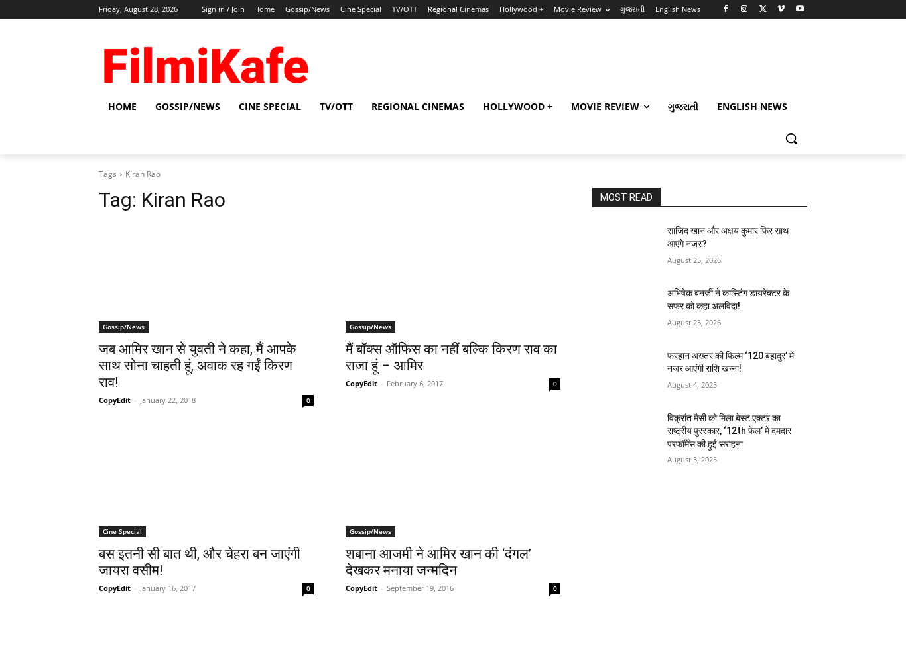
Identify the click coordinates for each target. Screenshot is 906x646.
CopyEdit (115, 400)
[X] (763, 9)
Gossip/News (124, 326)
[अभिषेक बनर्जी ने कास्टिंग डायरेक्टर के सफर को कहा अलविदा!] (624, 309)
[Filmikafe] (205, 61)
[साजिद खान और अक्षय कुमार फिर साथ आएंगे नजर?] (624, 247)
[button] (791, 138)
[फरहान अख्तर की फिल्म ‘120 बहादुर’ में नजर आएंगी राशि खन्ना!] (624, 372)
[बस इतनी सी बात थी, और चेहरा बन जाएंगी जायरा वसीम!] (206, 483)
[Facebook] (726, 9)
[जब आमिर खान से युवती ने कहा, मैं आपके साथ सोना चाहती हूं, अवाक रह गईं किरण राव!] (206, 279)
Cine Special (122, 531)
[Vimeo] (781, 9)
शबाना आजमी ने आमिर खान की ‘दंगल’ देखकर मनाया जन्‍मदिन (438, 562)
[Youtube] (799, 9)
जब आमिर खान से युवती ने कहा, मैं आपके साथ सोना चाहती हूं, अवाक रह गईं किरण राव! (197, 365)
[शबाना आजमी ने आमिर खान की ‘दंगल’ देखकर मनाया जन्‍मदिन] (453, 483)
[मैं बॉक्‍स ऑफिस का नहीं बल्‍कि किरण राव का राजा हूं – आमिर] (453, 279)
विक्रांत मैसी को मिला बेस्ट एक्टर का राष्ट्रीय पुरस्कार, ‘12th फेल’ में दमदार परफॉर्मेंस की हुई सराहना (729, 431)
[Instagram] (744, 9)
